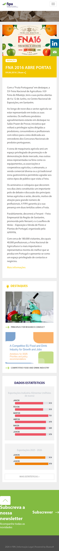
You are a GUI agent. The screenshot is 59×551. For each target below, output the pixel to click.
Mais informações (16, 267)
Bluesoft (50, 547)
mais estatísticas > (29, 477)
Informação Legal (25, 547)
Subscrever (42, 512)
